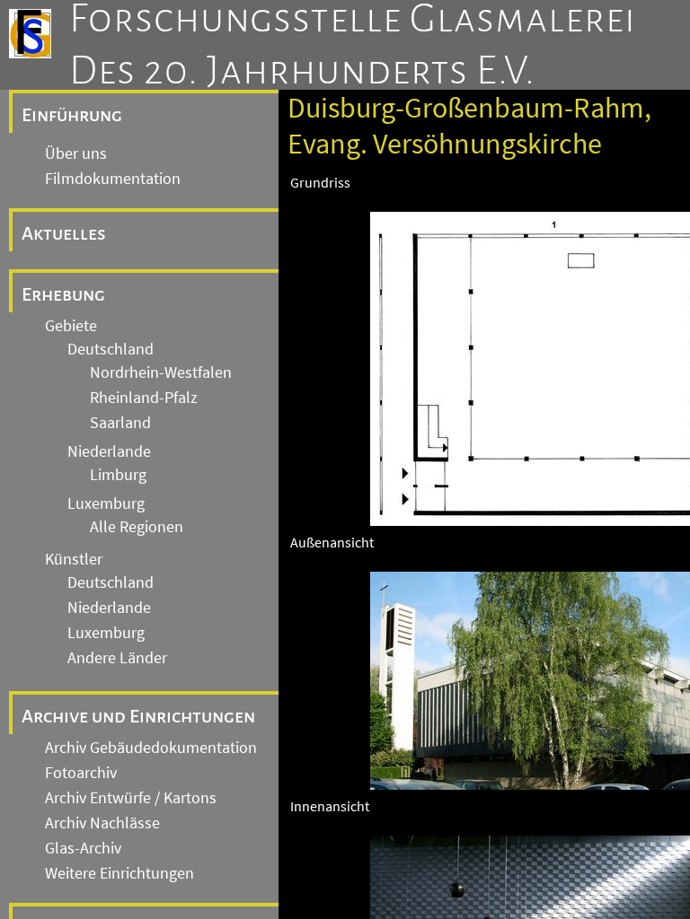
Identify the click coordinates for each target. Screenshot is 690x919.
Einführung (72, 115)
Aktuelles (64, 233)
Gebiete (71, 326)
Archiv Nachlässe (102, 823)
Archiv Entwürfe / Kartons (131, 798)
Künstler (73, 559)
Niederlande (109, 451)
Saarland (120, 423)
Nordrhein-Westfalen (161, 372)
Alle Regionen (136, 527)
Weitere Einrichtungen (119, 873)
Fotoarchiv (81, 773)
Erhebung (63, 294)
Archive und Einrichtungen (138, 716)
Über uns (76, 153)
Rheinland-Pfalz (144, 397)
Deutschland (110, 349)
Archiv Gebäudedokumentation (151, 747)
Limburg (118, 475)
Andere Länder (117, 658)
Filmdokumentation (113, 178)
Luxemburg (106, 503)
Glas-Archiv (83, 848)
